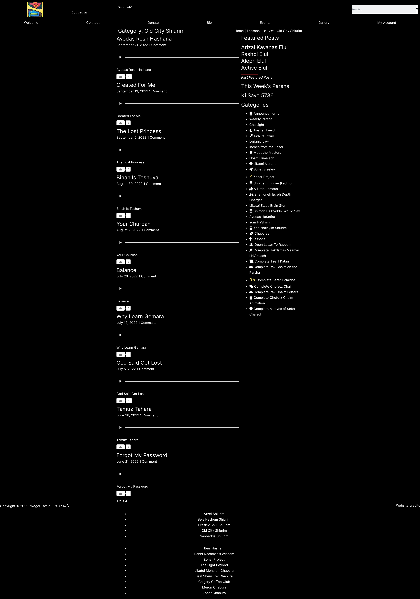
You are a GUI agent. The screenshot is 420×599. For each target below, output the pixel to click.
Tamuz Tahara (134, 409)
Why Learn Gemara (140, 316)
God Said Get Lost (139, 362)
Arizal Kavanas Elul (264, 47)
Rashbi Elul (254, 54)
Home (239, 31)
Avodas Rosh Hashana (144, 38)
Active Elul (254, 67)
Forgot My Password (141, 455)
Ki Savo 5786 (257, 95)
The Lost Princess (138, 131)
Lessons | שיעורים (260, 31)
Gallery (323, 23)
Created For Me (135, 85)
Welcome (31, 23)
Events (265, 23)
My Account (386, 23)
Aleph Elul (253, 61)
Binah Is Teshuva (137, 177)
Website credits (408, 505)
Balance (126, 270)
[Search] (417, 9)
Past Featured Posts (256, 77)
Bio (209, 23)
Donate (153, 23)
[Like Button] (120, 76)
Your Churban (133, 224)
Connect (93, 23)
